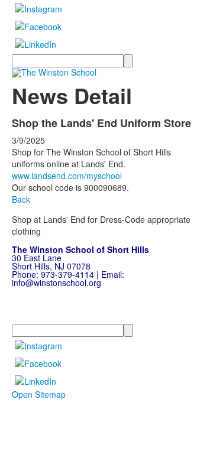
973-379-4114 (67, 274)
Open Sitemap (39, 394)
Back (21, 199)
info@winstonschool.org (56, 282)
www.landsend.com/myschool (67, 175)
